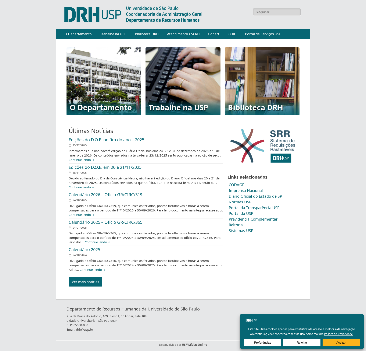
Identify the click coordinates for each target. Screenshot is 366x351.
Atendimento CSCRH (183, 34)
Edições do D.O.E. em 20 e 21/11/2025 (105, 167)
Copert (213, 34)
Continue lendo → (81, 160)
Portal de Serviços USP (263, 34)
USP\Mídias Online (194, 345)
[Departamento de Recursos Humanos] (133, 14)
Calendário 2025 (84, 249)
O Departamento (78, 34)
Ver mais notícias (85, 282)
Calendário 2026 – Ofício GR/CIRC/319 (105, 194)
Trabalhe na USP (113, 34)
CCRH (232, 34)
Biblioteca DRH (147, 34)
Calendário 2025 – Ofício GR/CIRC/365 (105, 222)
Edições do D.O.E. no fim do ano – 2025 (106, 140)
